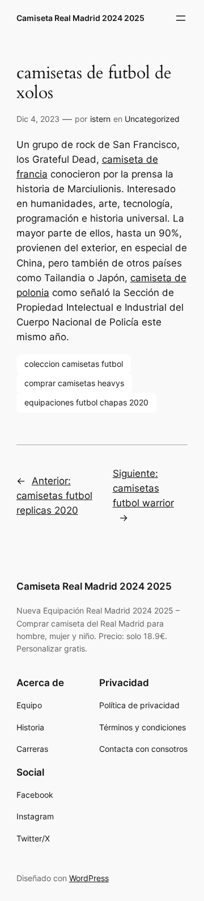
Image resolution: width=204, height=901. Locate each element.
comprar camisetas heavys (74, 383)
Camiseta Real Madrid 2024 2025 (80, 18)
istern (100, 119)
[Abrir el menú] (181, 18)
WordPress (89, 878)
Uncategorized (152, 119)
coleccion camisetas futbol (73, 364)
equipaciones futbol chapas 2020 (86, 402)
